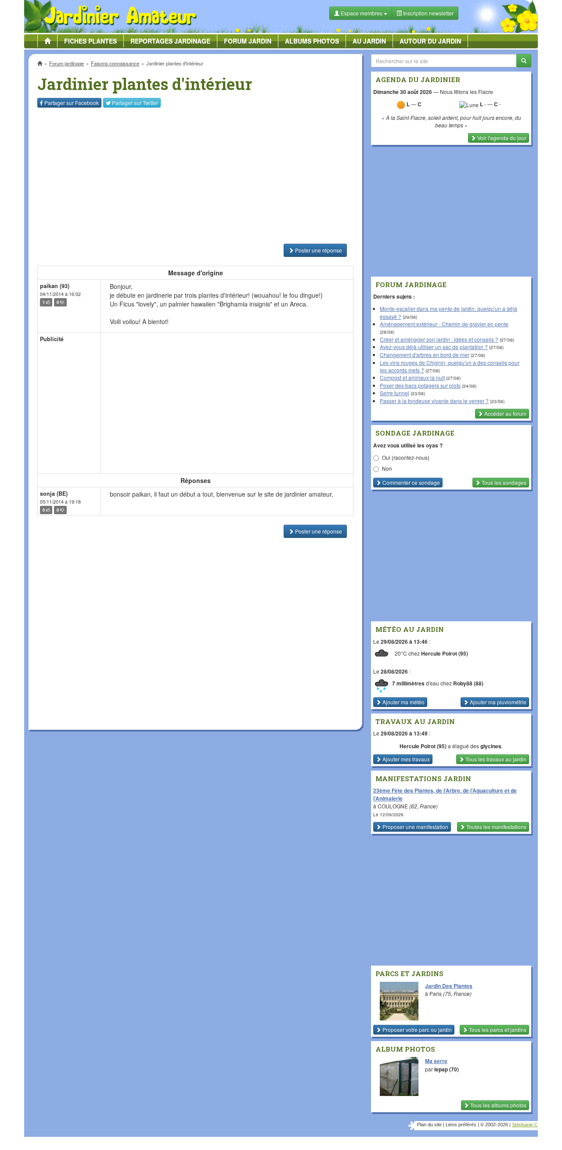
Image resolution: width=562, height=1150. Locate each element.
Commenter (410, 482)
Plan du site (429, 1124)
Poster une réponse (318, 250)
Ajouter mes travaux (405, 759)
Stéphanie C (525, 1124)
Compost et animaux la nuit (412, 377)
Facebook (71, 102)
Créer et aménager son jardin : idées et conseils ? (439, 339)
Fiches (90, 40)
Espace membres (361, 13)
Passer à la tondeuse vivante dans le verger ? (434, 400)
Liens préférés (461, 1124)
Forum (247, 40)
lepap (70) (446, 1069)
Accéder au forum (504, 413)
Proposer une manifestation (414, 826)
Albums (312, 40)
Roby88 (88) (468, 683)
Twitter (135, 102)
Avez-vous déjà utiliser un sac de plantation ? (434, 346)
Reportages (170, 40)
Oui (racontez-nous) (405, 457)
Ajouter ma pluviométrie (497, 702)
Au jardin (369, 40)
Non (387, 468)
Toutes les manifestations (495, 826)
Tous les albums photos (497, 1105)
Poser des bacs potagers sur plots (420, 385)
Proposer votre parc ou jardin (416, 1029)
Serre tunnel (394, 393)
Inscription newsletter (428, 13)
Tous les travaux (495, 759)
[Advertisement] (197, 175)
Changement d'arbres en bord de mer (424, 354)
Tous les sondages (503, 482)
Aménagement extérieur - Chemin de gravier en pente (444, 324)
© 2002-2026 (494, 1124)
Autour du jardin (430, 40)
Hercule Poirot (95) (444, 653)
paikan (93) (54, 286)
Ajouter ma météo (403, 702)
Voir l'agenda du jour (501, 137)
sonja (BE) (54, 493)
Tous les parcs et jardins (497, 1029)
